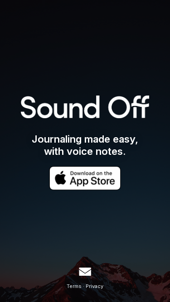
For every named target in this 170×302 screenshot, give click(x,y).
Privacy (94, 286)
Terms (74, 286)
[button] (85, 271)
